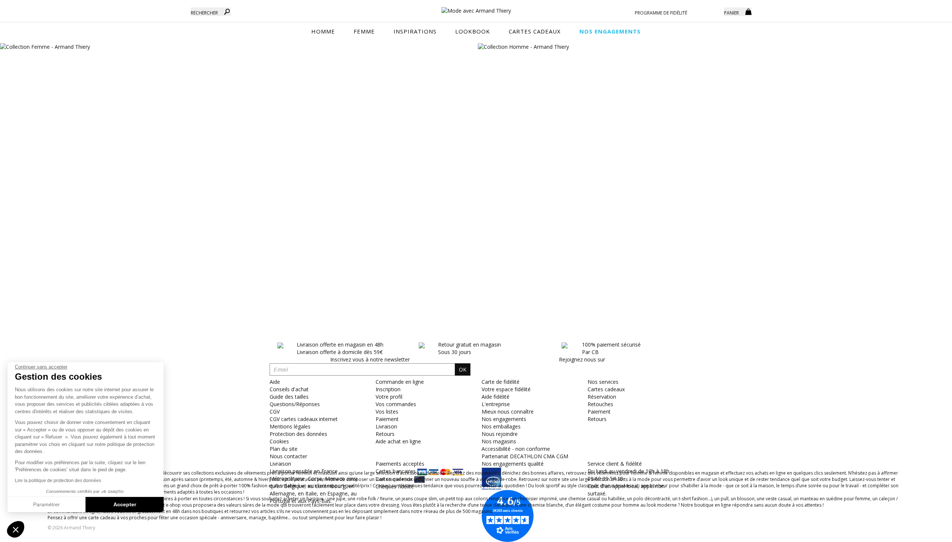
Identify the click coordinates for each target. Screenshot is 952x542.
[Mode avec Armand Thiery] (476, 7)
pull (725, 498)
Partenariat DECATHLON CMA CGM (525, 456)
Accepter (124, 504)
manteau (809, 498)
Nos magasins (499, 441)
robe (362, 498)
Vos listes (387, 411)
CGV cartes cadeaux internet (304, 419)
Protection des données (298, 433)
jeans (407, 498)
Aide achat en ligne (398, 441)
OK (462, 369)
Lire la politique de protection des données (58, 480)
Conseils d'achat (289, 389)
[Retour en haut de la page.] (926, 532)
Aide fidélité (495, 396)
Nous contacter (288, 456)
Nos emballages (501, 426)
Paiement (387, 419)
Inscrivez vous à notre (370, 359)
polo (638, 498)
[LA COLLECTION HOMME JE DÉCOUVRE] (715, 47)
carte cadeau (102, 517)
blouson (746, 498)
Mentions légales (290, 426)
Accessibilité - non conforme (516, 448)
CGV (275, 411)
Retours (385, 433)
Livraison (386, 426)
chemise (537, 505)
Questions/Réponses (295, 404)
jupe (340, 498)
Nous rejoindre (500, 433)
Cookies (279, 441)
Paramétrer (46, 504)
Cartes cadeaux (606, 389)
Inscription (388, 389)
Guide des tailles (289, 396)
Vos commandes (396, 404)
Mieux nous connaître (508, 411)
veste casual (778, 498)
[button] (16, 529)
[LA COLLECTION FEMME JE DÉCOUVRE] (237, 47)
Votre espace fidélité (506, 389)
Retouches (600, 404)
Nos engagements (504, 419)
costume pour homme (615, 505)
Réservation (602, 396)
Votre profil (389, 396)
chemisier (528, 498)
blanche (554, 505)
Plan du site (284, 448)
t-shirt (685, 498)
